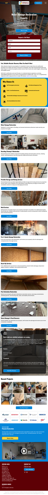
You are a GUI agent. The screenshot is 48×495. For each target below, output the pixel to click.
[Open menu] (45, 3)
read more (42, 364)
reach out (28, 76)
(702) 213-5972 (27, 466)
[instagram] (27, 472)
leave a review (38, 343)
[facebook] (25, 472)
